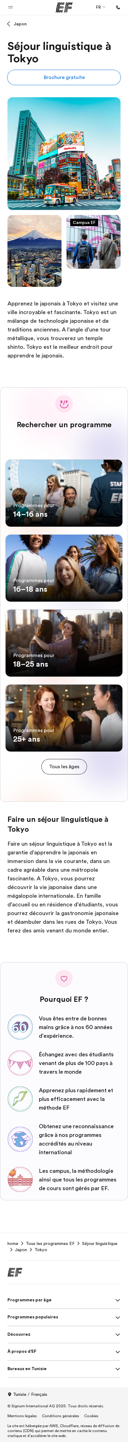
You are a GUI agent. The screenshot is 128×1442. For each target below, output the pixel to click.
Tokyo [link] (40, 1249)
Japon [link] (21, 1249)
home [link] (12, 1243)
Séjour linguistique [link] (99, 1243)
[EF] (64, 7)
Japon (20, 23)
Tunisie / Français (30, 1394)
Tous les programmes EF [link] (50, 1243)
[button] (10, 7)
